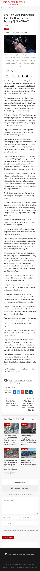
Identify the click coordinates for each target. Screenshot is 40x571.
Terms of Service (9, 567)
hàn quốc (30, 380)
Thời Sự (7, 28)
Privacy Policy (19, 567)
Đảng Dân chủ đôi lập (20, 380)
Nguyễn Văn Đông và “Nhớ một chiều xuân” (12, 403)
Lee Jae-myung (16, 383)
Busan (10, 380)
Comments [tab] (21, 482)
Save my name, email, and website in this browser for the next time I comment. (20, 532)
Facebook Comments (21, 488)
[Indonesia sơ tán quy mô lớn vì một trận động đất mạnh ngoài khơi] (28, 453)
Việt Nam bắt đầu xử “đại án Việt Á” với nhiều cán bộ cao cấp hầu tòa (28, 405)
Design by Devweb (31, 567)
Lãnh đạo (7, 383)
